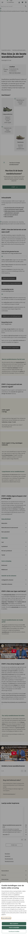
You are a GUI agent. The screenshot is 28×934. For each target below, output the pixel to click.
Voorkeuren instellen (14, 931)
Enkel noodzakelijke (14, 927)
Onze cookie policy (6, 918)
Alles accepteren (14, 923)
